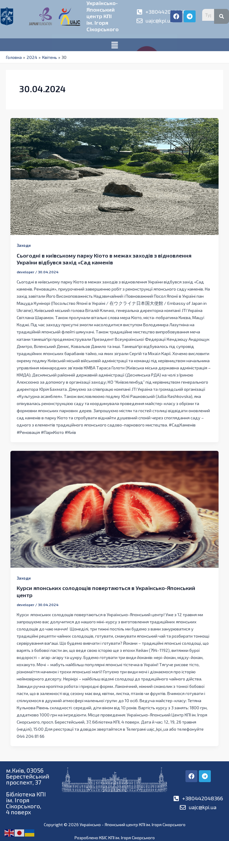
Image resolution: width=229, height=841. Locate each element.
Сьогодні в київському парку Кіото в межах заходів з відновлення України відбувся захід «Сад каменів (104, 259)
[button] (114, 44)
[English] (9, 832)
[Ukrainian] (30, 832)
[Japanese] (20, 832)
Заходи (24, 245)
